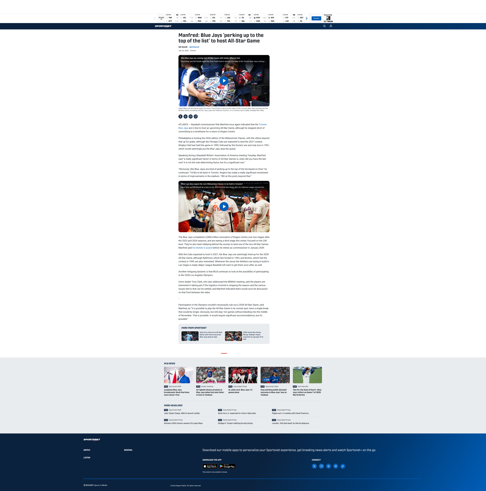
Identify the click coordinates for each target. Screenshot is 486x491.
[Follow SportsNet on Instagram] (335, 466)
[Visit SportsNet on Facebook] (328, 466)
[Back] (155, 18)
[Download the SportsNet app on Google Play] (227, 466)
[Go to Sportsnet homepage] (163, 26)
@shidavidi (194, 47)
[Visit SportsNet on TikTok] (342, 466)
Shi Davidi (182, 47)
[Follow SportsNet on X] (314, 466)
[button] (324, 26)
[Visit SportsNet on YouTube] (321, 466)
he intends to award (202, 247)
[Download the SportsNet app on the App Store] (210, 466)
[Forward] (307, 18)
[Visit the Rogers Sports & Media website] (95, 485)
